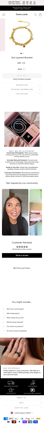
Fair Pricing (22, 94)
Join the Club (21, 408)
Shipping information (22, 89)
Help (21, 403)
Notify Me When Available (22, 79)
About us (21, 397)
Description (22, 85)
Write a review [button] (22, 255)
